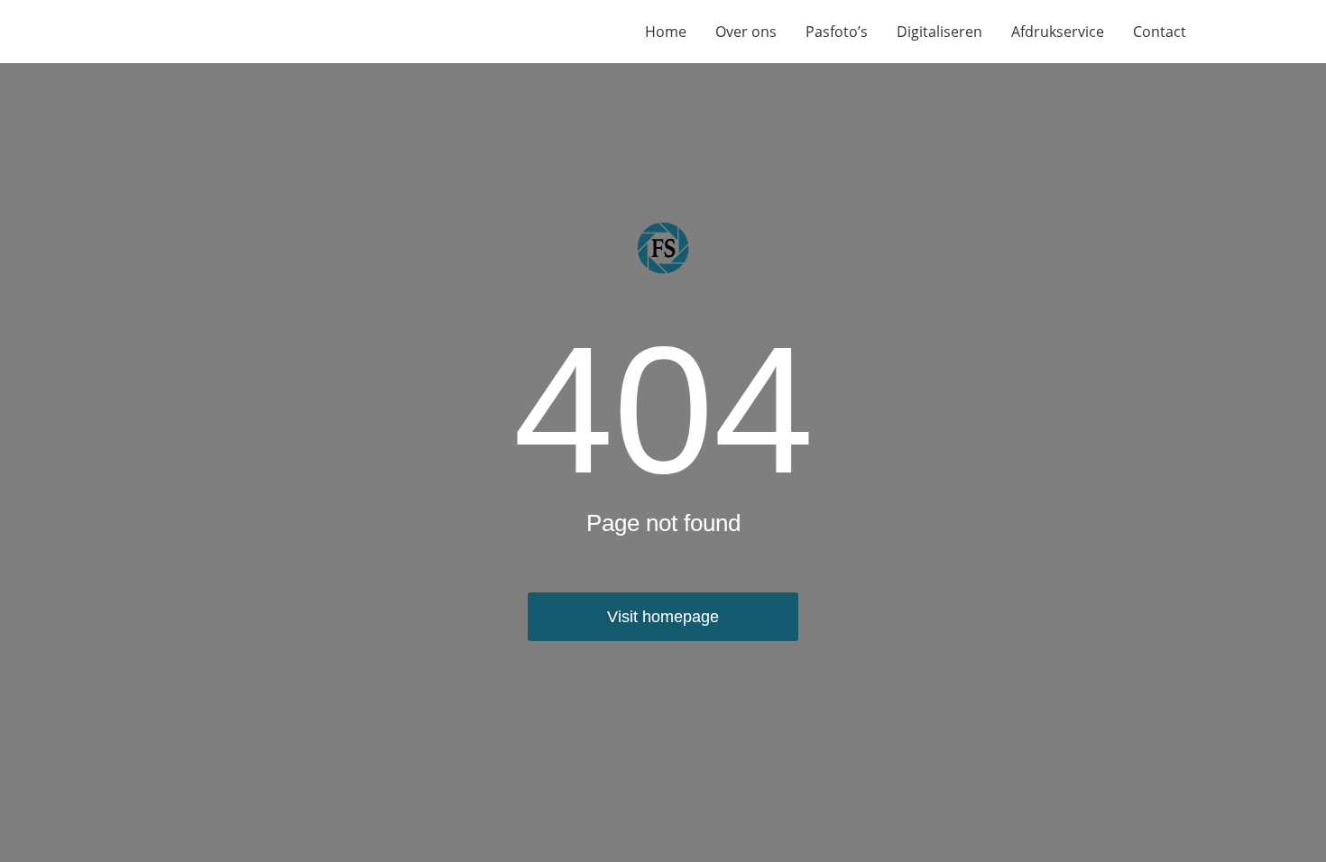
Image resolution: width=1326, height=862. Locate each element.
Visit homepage (663, 617)
